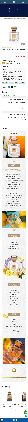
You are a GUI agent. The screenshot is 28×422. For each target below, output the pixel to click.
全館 (3, 63)
